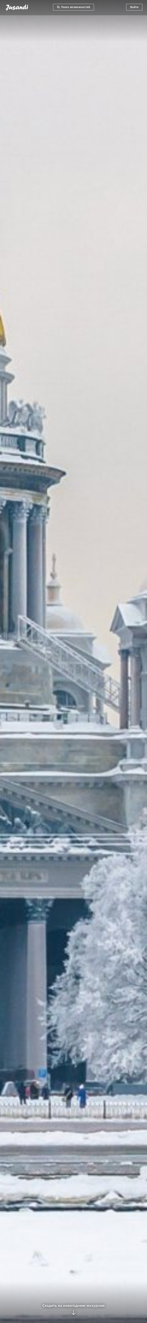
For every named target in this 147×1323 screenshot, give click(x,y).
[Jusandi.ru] (26, 7)
